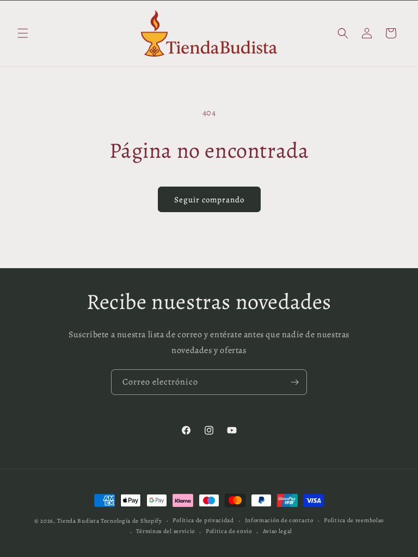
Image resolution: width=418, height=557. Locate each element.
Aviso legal (278, 531)
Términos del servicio (165, 531)
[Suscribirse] (294, 382)
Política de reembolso (354, 520)
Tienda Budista (78, 521)
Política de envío (229, 531)
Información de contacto (279, 520)
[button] (23, 33)
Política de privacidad (203, 520)
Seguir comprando (209, 199)
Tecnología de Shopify (131, 521)
